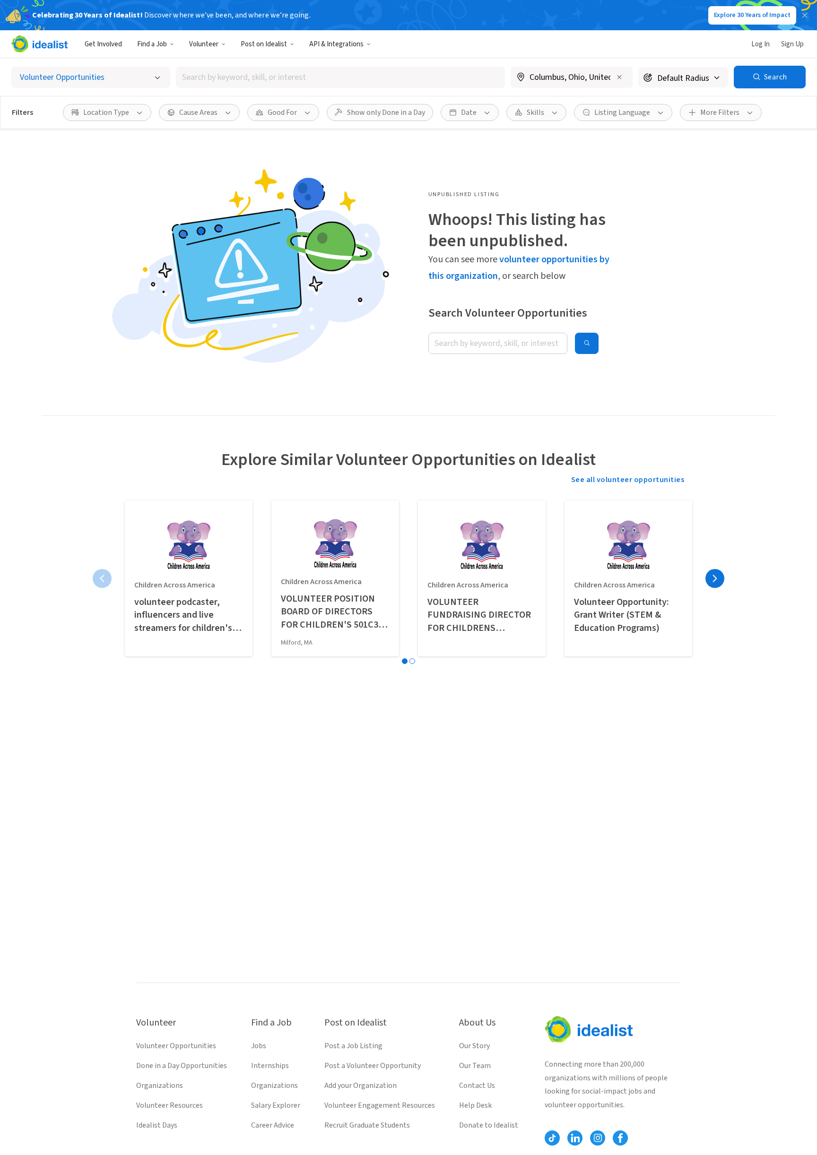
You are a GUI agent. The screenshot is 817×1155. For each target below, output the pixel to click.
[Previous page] (102, 578)
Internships (270, 1065)
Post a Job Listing (353, 1046)
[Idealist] (39, 43)
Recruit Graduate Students (367, 1125)
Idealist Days (156, 1125)
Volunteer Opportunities (176, 1046)
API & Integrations (336, 44)
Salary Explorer (275, 1105)
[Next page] (714, 578)
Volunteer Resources (169, 1105)
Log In (760, 44)
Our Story (474, 1046)
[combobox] (340, 77)
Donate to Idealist (488, 1125)
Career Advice (272, 1125)
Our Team (475, 1065)
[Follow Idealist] (552, 1138)
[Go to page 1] (405, 661)
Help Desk (475, 1105)
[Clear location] (619, 77)
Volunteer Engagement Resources (379, 1105)
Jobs (258, 1046)
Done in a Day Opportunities (181, 1065)
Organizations (159, 1085)
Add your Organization (360, 1085)
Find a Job (152, 44)
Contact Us (477, 1085)
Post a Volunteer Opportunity (372, 1065)
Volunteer (203, 44)
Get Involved (103, 44)
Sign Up (792, 44)
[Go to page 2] (412, 661)
